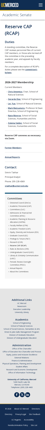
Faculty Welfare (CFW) (19, 225)
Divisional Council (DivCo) (20, 203)
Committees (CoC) (17, 209)
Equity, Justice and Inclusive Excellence (21, 354)
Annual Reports (12, 157)
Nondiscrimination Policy (18, 425)
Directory (8, 414)
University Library (22, 312)
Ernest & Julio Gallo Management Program (21, 332)
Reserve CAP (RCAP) (18, 245)
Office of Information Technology (21, 372)
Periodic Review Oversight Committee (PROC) (20, 263)
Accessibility (29, 420)
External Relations (21, 357)
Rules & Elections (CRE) (19, 249)
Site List (34, 425)
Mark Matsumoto (16, 108)
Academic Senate (17, 15)
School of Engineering (22, 323)
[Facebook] (17, 395)
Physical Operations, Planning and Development (21, 363)
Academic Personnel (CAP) (21, 206)
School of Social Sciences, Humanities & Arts (22, 329)
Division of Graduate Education (21, 335)
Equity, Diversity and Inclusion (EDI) (24, 232)
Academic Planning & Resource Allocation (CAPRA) (22, 220)
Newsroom (21, 306)
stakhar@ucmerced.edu (16, 186)
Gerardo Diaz (14, 99)
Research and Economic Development (21, 369)
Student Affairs (22, 366)
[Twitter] (22, 394)
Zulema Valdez (15, 123)
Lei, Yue (12, 103)
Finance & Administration (22, 360)
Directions (36, 409)
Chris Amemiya (15, 91)
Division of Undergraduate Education (22, 338)
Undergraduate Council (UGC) (22, 252)
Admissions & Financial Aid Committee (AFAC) (21, 214)
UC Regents (16, 420)
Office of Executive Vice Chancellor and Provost (22, 351)
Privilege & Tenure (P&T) (20, 239)
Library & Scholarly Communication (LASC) (24, 257)
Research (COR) (16, 242)
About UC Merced (21, 409)
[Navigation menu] (40, 5)
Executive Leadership (21, 309)
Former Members (13, 147)
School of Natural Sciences (22, 326)
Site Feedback (34, 414)
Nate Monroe (14, 115)
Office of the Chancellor (21, 348)
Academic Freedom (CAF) (20, 229)
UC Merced (21, 303)
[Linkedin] (27, 395)
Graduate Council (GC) (19, 235)
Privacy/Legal (20, 414)
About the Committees (19, 271)
